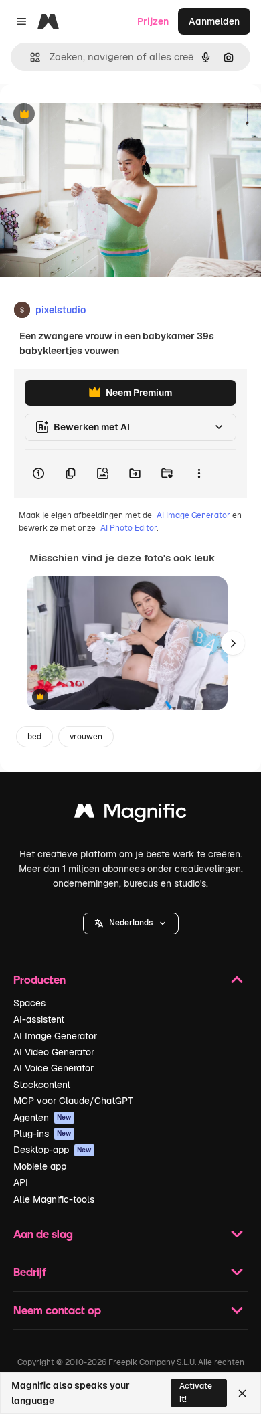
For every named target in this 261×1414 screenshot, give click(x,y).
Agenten (42, 1118)
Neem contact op (57, 1310)
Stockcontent (41, 1085)
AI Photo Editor (128, 528)
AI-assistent (38, 1019)
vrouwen (86, 736)
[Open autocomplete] (29, 57)
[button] (131, 923)
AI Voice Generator (53, 1068)
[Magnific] (130, 814)
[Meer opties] (198, 473)
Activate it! (195, 1392)
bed (34, 736)
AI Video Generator (53, 1052)
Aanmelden (214, 21)
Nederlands (131, 922)
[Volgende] (233, 643)
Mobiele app (39, 1166)
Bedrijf (29, 1272)
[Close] (242, 1393)
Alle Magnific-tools (53, 1199)
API (20, 1182)
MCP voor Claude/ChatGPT (73, 1101)
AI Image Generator (193, 515)
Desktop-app (52, 1150)
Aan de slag (43, 1234)
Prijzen (153, 21)
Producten (39, 979)
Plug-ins (42, 1134)
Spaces (29, 1003)
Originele (88, 114)
